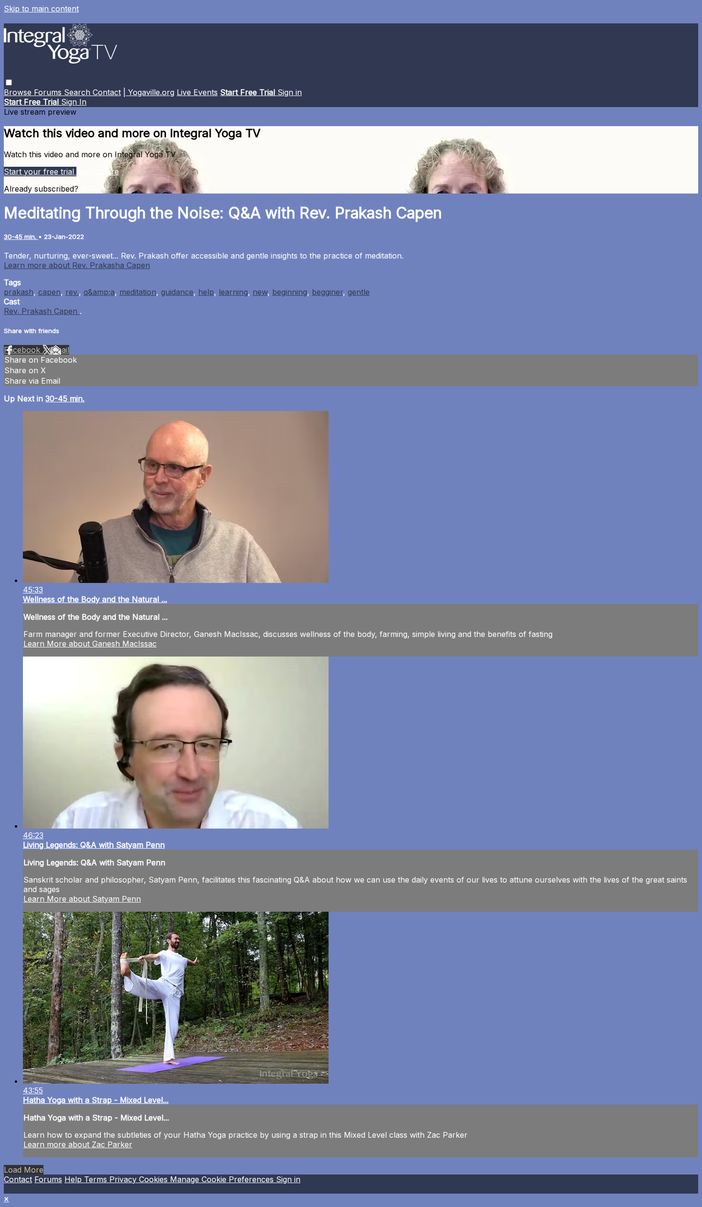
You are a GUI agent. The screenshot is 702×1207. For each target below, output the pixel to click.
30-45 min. (21, 236)
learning (233, 292)
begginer (327, 292)
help (206, 292)
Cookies (154, 1179)
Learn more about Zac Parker (77, 1144)
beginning (289, 292)
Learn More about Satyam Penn (82, 899)
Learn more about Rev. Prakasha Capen (77, 265)
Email (59, 350)
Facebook (23, 350)
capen (49, 292)
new (260, 292)
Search (78, 92)
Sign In (73, 102)
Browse (19, 92)
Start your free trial (40, 171)
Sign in (289, 92)
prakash (18, 292)
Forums (49, 92)
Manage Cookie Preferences (223, 1179)
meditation (137, 292)
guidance (177, 292)
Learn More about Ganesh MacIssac (90, 643)
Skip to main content (41, 8)
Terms (96, 1179)
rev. (72, 292)
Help (74, 1179)
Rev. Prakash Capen (42, 311)
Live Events (197, 92)
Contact (107, 92)
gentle (359, 292)
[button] (9, 82)
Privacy (124, 1179)
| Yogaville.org (148, 92)
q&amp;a (99, 292)
